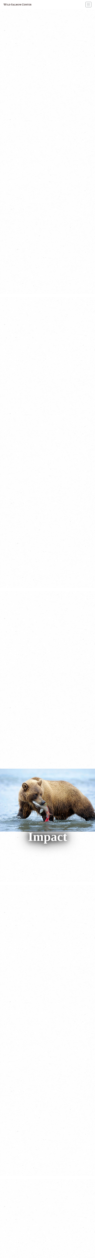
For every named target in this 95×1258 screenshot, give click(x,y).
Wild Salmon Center (18, 4)
